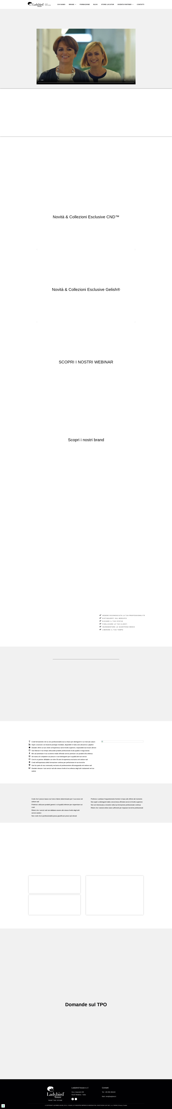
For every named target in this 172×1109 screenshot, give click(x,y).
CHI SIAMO (61, 4)
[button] (37, 249)
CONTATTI (140, 4)
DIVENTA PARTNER (125, 4)
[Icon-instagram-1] (76, 1099)
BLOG (95, 4)
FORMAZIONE (85, 4)
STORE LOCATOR (107, 4)
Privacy (120, 1105)
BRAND (71, 4)
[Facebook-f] (72, 1099)
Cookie (125, 1105)
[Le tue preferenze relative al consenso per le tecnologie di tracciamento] (3, 1106)
